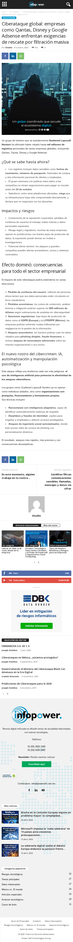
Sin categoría (14, 12)
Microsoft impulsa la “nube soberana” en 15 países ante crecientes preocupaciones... (45, 832)
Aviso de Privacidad (20, 921)
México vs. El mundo (12, 889)
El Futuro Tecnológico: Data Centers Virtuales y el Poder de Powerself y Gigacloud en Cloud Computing (36, 552)
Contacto (37, 921)
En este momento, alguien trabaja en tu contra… (18, 476)
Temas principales (11, 879)
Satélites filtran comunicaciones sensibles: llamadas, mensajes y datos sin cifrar (58, 481)
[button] (67, 4)
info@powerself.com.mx (43, 783)
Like (67, 573)
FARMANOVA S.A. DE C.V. (16, 646)
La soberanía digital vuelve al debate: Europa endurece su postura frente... (43, 847)
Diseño (8, 47)
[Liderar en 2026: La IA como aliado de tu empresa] (13, 538)
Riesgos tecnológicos (12, 874)
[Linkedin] (36, 790)
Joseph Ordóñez (9, 650)
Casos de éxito (9, 904)
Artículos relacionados (27, 525)
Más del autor (50, 525)
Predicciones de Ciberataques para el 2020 (27, 683)
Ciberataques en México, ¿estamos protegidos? (30, 657)
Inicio (4, 12)
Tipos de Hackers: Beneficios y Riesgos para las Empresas (58, 550)
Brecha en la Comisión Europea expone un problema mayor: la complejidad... (46, 814)
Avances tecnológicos (12, 899)
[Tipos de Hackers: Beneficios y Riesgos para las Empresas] (60, 538)
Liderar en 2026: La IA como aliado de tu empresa (11, 550)
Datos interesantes (58, 545)
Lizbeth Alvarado (10, 676)
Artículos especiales (12, 894)
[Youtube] (43, 790)
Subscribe (63, 580)
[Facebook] (29, 790)
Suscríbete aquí (36, 764)
